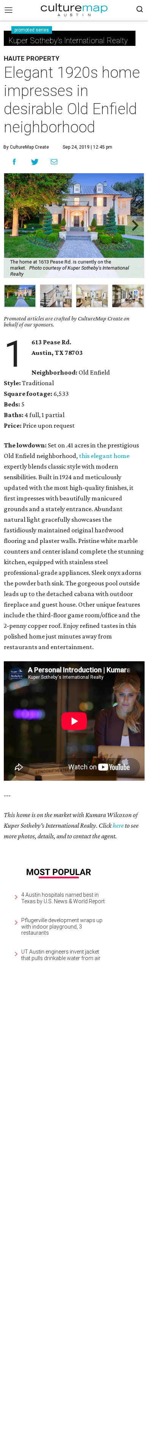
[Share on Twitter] (35, 161)
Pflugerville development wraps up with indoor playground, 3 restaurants (61, 926)
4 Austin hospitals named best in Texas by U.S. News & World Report (63, 898)
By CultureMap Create (26, 147)
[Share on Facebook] (14, 161)
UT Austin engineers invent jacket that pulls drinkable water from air (61, 955)
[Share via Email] (54, 162)
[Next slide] (134, 225)
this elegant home (104, 456)
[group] (20, 296)
